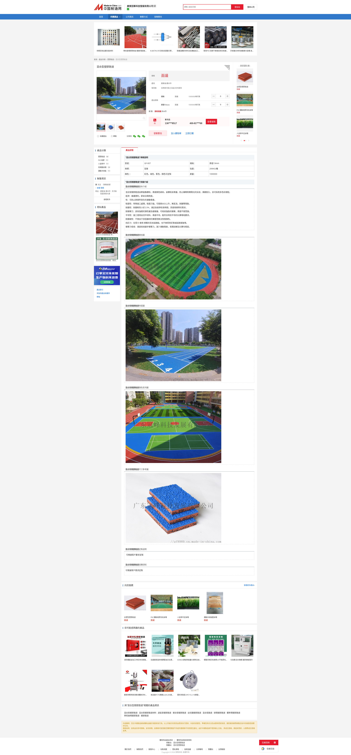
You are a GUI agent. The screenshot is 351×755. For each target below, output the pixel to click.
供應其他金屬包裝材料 (105, 51)
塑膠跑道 (110, 59)
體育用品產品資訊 (166, 740)
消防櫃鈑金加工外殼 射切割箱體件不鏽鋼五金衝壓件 (143, 660)
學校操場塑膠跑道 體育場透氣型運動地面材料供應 (141, 51)
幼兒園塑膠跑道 (194, 712)
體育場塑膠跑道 (233, 712)
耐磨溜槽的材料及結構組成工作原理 (190, 51)
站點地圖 (163, 749)
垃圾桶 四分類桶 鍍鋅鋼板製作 (241, 660)
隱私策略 (175, 749)
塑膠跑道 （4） (103, 156)
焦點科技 (179, 752)
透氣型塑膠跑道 (164, 712)
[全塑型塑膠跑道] (245, 76)
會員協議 (187, 749)
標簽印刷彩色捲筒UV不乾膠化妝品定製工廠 (220, 660)
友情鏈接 (221, 749)
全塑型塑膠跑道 (242, 87)
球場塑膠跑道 (219, 712)
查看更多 (107, 199)
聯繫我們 (140, 749)
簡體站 (210, 749)
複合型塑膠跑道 (179, 712)
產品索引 (100, 290)
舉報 (115, 136)
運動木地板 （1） (104, 171)
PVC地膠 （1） (103, 160)
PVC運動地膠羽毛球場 (245, 110)
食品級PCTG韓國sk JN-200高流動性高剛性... (167, 695)
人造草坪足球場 (242, 133)
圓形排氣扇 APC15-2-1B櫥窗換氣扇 (190, 695)
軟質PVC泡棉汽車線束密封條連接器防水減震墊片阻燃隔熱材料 (226, 51)
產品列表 (102, 59)
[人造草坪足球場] (245, 123)
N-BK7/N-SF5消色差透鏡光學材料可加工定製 (166, 51)
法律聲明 (199, 749)
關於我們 (128, 749)
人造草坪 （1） (103, 164)
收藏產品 (103, 136)
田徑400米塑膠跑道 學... (105, 235)
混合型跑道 (207, 712)
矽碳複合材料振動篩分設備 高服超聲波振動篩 (247, 51)
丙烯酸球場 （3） (104, 167)
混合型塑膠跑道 (131, 712)
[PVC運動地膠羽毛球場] (245, 100)
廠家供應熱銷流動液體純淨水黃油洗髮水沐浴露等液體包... (145, 695)
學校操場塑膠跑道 (131, 715)
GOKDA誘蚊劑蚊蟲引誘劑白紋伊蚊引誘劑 (192, 660)
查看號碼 (211, 121)
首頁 (95, 59)
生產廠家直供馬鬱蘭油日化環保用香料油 (165, 660)
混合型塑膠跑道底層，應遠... (106, 260)
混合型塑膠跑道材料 (147, 712)
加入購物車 (176, 133)
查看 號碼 (100, 188)
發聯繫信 (158, 133)
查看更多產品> (249, 585)
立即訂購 (189, 133)
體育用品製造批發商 (184, 740)
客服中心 (151, 749)
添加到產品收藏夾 (103, 293)
